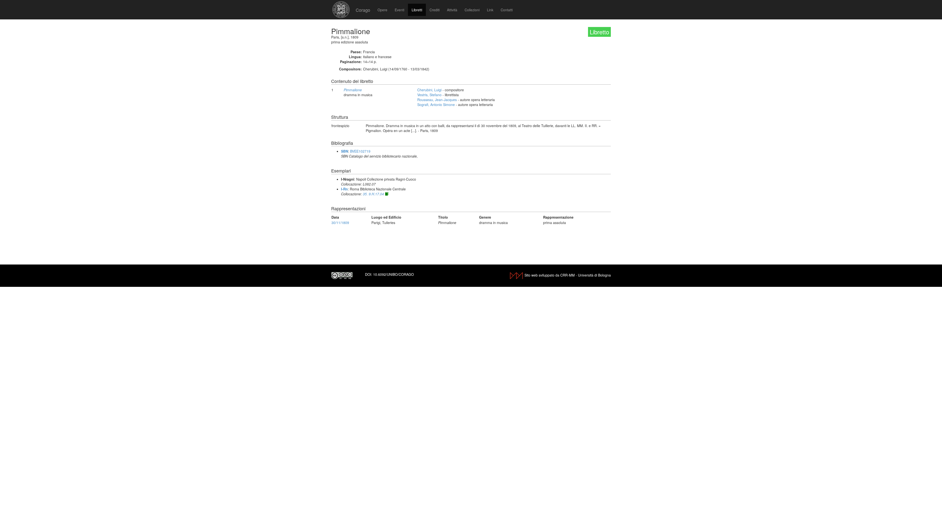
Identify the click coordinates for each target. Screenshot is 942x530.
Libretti (417, 9)
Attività (452, 9)
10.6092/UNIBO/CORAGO (393, 274)
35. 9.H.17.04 (373, 193)
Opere (382, 9)
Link (490, 9)
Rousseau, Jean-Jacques (437, 99)
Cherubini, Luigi (429, 89)
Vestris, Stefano (429, 94)
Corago (363, 10)
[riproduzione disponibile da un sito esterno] (386, 193)
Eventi (399, 9)
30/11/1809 (340, 222)
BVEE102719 (360, 151)
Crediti (435, 9)
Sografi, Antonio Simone (436, 104)
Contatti (507, 9)
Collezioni (472, 9)
